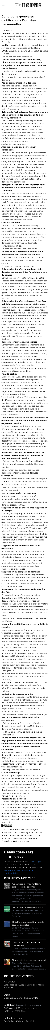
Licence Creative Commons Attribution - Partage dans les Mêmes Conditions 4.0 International (21, 838)
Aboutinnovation (9, 832)
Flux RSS (21, 857)
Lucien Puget (35, 861)
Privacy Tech (27, 832)
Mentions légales (12, 870)
